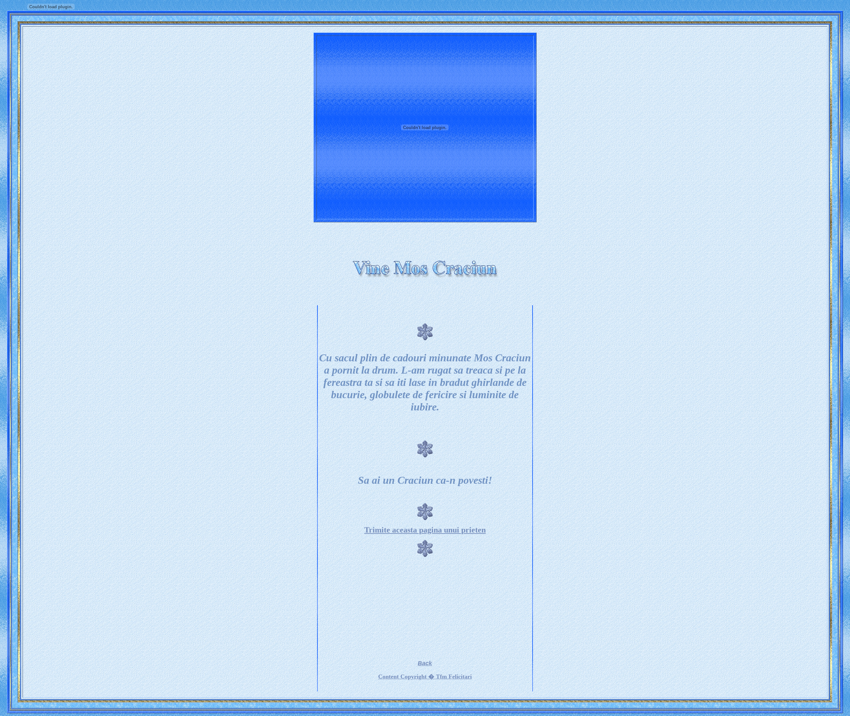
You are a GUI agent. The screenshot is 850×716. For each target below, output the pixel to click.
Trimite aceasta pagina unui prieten (425, 530)
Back (425, 663)
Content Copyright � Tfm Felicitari (425, 676)
